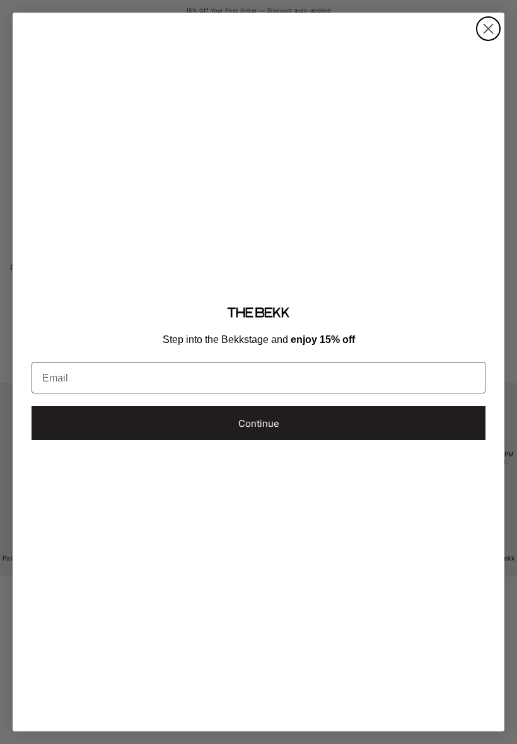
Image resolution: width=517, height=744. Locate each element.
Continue (258, 423)
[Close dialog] (488, 29)
